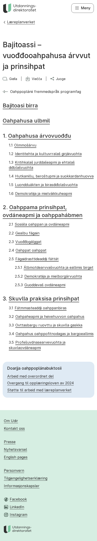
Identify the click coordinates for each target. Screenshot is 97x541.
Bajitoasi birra (20, 105)
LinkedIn (17, 507)
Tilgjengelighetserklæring (25, 478)
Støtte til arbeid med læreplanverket (39, 390)
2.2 (24, 233)
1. (37, 135)
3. (41, 298)
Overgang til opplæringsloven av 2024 (40, 383)
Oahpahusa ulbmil (26, 120)
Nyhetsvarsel (15, 449)
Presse (10, 441)
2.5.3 (40, 285)
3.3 (45, 325)
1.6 (40, 193)
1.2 (45, 153)
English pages (16, 457)
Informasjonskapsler (21, 486)
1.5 (43, 184)
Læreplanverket (21, 22)
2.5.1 (54, 267)
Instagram (18, 514)
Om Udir (11, 420)
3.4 (51, 333)
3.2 (46, 316)
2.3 (25, 241)
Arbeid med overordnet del (30, 376)
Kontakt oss (14, 428)
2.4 (27, 250)
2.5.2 (48, 276)
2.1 (39, 224)
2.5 (33, 259)
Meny (85, 8)
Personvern (14, 470)
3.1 (37, 308)
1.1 (22, 145)
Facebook (18, 499)
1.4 (51, 176)
